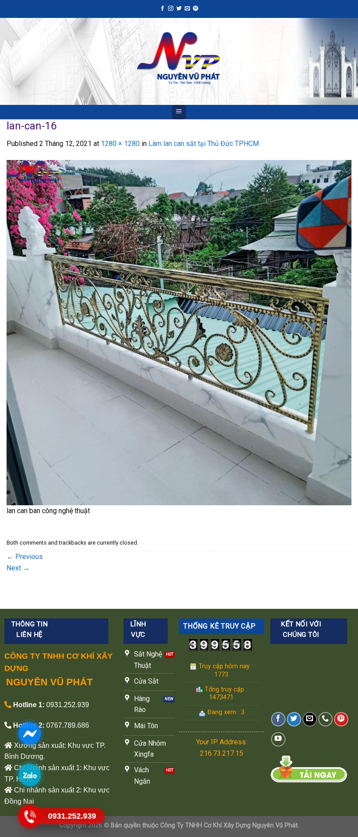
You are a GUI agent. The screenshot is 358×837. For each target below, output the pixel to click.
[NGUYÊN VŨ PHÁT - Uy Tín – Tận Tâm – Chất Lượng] (179, 61)
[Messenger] (29, 733)
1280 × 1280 (120, 143)
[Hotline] (29, 816)
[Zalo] (29, 775)
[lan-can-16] (179, 332)
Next (18, 568)
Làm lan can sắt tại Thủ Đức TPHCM (203, 143)
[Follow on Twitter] (179, 9)
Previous (25, 556)
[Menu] (179, 112)
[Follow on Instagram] (170, 9)
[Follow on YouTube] (278, 739)
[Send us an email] (187, 9)
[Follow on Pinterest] (195, 9)
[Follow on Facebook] (162, 9)
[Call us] (325, 719)
